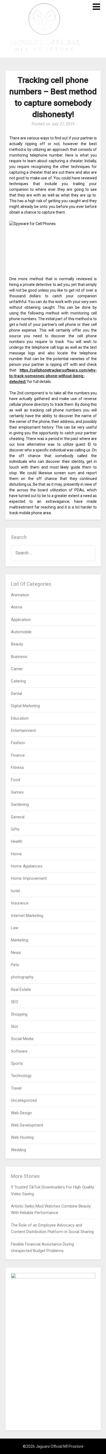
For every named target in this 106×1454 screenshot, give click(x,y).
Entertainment (23, 730)
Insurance (20, 903)
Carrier (17, 668)
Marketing (19, 940)
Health (16, 841)
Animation (20, 594)
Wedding (18, 1149)
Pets (15, 964)
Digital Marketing (25, 705)
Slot (14, 1026)
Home (16, 853)
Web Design (21, 1112)
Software (19, 1051)
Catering (18, 681)
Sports (17, 1063)
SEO (14, 1001)
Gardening (20, 804)
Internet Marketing (27, 915)
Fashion (18, 742)
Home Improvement (29, 878)
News (16, 952)
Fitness (17, 767)
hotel (15, 890)
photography (22, 977)
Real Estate (21, 989)
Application (21, 619)
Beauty (17, 644)
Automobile (21, 631)
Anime (16, 607)
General (17, 817)
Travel (16, 1088)
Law (14, 927)
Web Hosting (22, 1137)
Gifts (15, 829)
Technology (21, 1075)
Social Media (22, 1038)
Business (19, 656)
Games (17, 792)
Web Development (27, 1125)
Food (15, 779)
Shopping (19, 1014)
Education (20, 718)
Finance (18, 755)
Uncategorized (24, 1100)
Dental (16, 693)
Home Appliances (26, 866)
